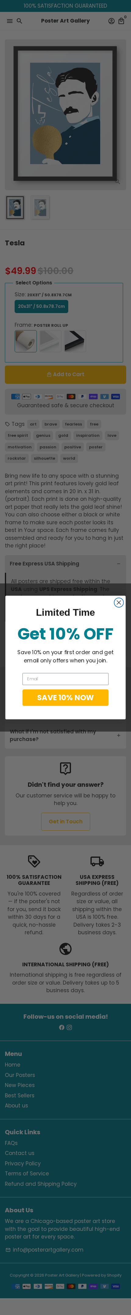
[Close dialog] (119, 602)
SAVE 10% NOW (65, 697)
